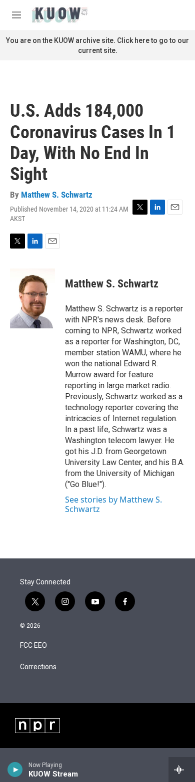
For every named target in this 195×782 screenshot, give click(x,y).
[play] (15, 770)
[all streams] (181, 769)
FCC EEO (33, 645)
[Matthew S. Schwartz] (32, 298)
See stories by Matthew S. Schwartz (113, 504)
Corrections (38, 667)
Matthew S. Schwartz (56, 195)
